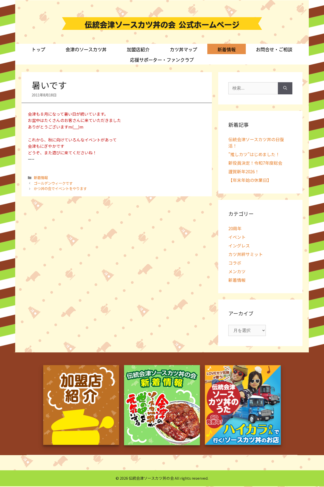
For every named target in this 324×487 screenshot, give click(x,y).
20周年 (234, 228)
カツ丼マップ (183, 49)
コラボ (234, 263)
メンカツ (237, 271)
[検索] (285, 88)
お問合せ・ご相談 (274, 49)
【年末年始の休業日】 (249, 180)
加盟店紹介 (138, 49)
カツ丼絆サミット (245, 254)
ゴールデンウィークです (53, 183)
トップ (38, 49)
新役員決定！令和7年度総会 (255, 163)
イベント (237, 237)
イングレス (239, 245)
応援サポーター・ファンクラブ (162, 60)
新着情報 (226, 49)
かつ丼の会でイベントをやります (60, 188)
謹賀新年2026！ (243, 171)
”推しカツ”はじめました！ (254, 154)
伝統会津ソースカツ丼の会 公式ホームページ (162, 25)
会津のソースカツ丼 (86, 49)
